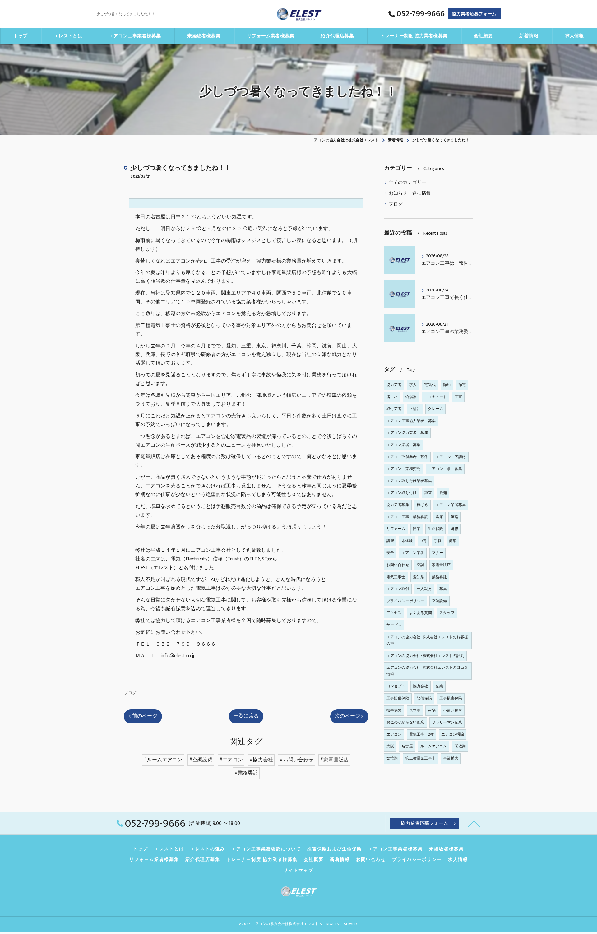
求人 (413, 385)
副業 (439, 686)
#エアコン (231, 760)
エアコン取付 (397, 589)
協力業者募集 (397, 505)
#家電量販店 (334, 760)
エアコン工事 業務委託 (407, 517)
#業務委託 (246, 773)
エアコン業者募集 (451, 505)
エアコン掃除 (452, 734)
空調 (420, 565)
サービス (394, 625)
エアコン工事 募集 (445, 469)
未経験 (407, 541)
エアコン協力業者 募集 (407, 433)
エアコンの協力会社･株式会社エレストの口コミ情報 (427, 670)
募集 (443, 589)
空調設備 (439, 601)
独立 (428, 493)
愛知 (443, 493)
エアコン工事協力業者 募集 (411, 421)
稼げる (422, 505)
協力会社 (420, 686)
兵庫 (439, 517)
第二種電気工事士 (420, 758)
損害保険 (394, 710)
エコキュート (435, 397)
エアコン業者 (412, 553)
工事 (458, 397)
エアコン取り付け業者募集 (409, 481)
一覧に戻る (246, 716)
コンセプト (395, 686)
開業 (416, 529)
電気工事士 (395, 577)
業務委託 (439, 577)
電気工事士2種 (421, 734)
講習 (390, 541)
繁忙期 (392, 758)
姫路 (454, 517)
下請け (415, 409)
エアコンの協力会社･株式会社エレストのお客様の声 (427, 640)
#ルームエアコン (163, 760)
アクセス (394, 613)
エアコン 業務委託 (403, 469)
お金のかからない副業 (405, 722)
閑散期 (460, 746)
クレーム (435, 409)
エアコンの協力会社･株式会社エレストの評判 (425, 656)
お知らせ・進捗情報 (410, 193)
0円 (423, 541)
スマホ (415, 710)
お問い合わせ (397, 565)
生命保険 (435, 529)
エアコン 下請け (451, 457)
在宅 (431, 710)
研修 (454, 529)
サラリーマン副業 (447, 722)
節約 (447, 385)
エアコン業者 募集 (403, 445)
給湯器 (411, 397)
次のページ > (349, 716)
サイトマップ (298, 870)
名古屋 (407, 746)
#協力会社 (261, 760)
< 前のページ (142, 716)
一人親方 (424, 589)
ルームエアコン (433, 746)
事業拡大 (450, 758)
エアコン (394, 734)
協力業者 (394, 385)
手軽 (438, 541)
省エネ (392, 397)
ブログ (130, 693)
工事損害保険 (450, 698)
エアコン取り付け (401, 493)
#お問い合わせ (296, 760)
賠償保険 (424, 698)
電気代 (430, 385)
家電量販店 (441, 565)
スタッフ (447, 613)
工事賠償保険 (397, 698)
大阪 (390, 746)
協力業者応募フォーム (474, 13)
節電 (462, 385)
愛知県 (418, 577)
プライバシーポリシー (405, 601)
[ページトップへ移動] (474, 823)
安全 (390, 553)
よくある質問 (420, 613)
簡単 (452, 541)
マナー (437, 553)
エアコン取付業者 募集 (407, 457)
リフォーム (395, 529)
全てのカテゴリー (408, 182)
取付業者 (394, 409)
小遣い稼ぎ (452, 710)
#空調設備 (201, 760)
